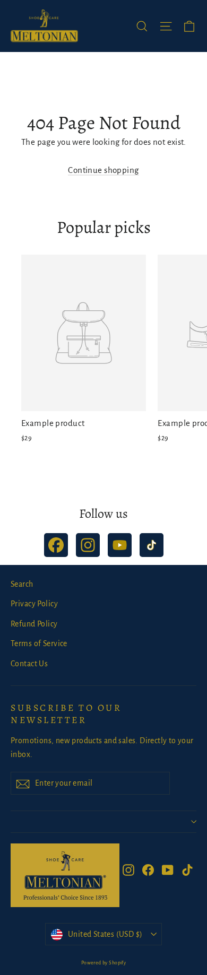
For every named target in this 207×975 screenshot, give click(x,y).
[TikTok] (151, 545)
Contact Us (29, 663)
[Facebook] (56, 545)
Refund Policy (34, 624)
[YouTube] (120, 545)
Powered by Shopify (103, 962)
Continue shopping (103, 170)
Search (22, 584)
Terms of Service (39, 643)
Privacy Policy (34, 603)
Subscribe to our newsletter (66, 713)
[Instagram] (88, 545)
